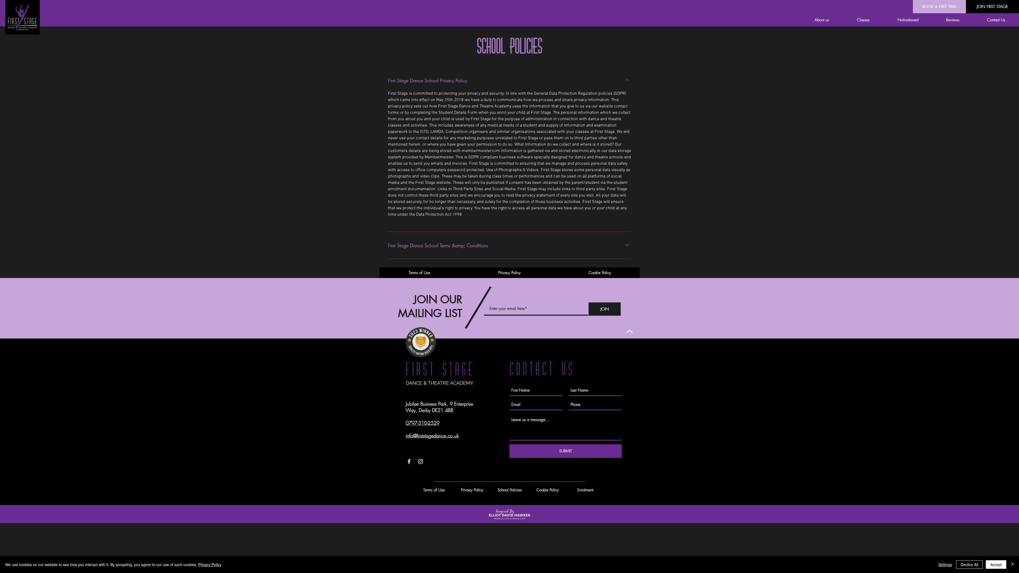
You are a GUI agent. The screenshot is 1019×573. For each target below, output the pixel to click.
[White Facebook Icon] (409, 461)
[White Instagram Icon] (420, 461)
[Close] (1012, 564)
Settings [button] (945, 564)
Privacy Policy (209, 564)
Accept (996, 564)
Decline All (969, 564)
